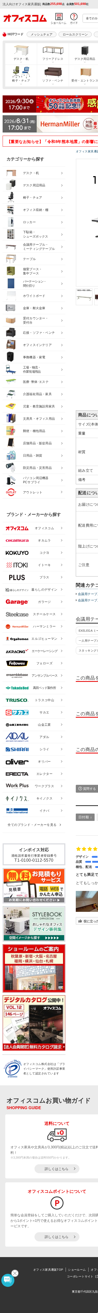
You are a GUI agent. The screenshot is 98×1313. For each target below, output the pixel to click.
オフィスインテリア (37, 345)
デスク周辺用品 (34, 185)
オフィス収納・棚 (36, 210)
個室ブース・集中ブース (32, 271)
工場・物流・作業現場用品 (32, 370)
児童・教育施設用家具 (39, 406)
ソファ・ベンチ (52, 80)
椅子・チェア (21, 80)
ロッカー (29, 222)
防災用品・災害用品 (37, 468)
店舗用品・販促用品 (37, 443)
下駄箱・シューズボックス (35, 234)
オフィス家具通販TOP (48, 1269)
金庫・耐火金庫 (34, 308)
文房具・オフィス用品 (39, 419)
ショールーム (77, 1269)
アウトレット (33, 492)
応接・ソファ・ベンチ (39, 333)
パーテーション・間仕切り (35, 284)
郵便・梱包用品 (34, 431)
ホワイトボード (34, 296)
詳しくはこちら (56, 1169)
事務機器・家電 (34, 357)
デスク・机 (21, 58)
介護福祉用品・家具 (37, 394)
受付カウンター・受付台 (36, 320)
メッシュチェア (42, 34)
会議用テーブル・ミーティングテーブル (39, 247)
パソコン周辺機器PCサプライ (36, 480)
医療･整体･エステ (36, 382)
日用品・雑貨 (32, 455)
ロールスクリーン (75, 34)
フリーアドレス (52, 58)
